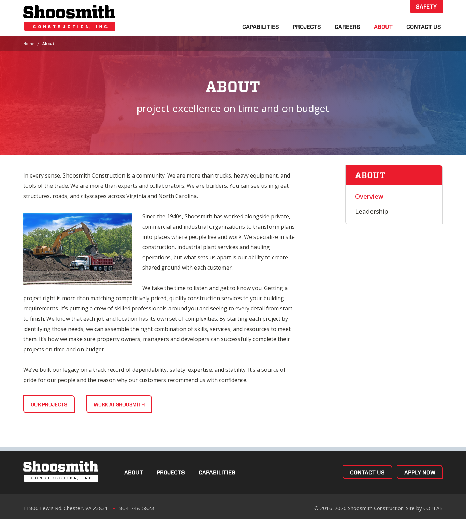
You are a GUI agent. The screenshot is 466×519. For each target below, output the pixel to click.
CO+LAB (433, 508)
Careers (347, 27)
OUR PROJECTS (49, 404)
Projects (307, 27)
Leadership (371, 211)
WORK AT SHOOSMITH (119, 404)
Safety (426, 6)
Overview (369, 196)
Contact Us (423, 27)
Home (28, 43)
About (383, 27)
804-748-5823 (136, 508)
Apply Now (419, 472)
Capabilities (260, 27)
